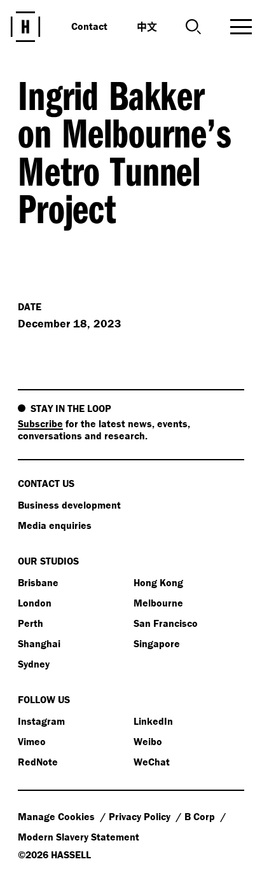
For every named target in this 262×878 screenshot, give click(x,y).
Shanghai (39, 643)
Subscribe (40, 423)
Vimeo (32, 741)
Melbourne (158, 602)
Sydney (34, 663)
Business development (69, 504)
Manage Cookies (57, 816)
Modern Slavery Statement (78, 836)
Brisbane (38, 582)
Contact (89, 26)
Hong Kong (158, 582)
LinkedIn (153, 721)
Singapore (157, 643)
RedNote (38, 761)
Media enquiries (55, 525)
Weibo (148, 741)
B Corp (200, 816)
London (35, 602)
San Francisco (166, 623)
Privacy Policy (141, 816)
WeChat (152, 761)
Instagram (41, 721)
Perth (30, 623)
